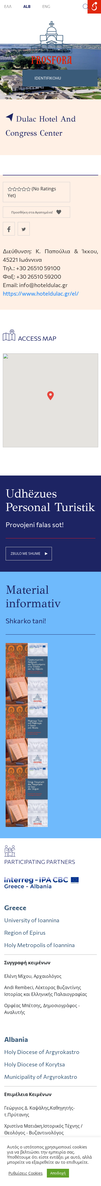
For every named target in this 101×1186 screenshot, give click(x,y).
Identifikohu (48, 78)
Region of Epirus (24, 932)
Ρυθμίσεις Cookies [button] (25, 1173)
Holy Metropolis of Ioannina (39, 944)
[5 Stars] (28, 189)
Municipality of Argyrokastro (40, 1076)
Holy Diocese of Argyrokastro (41, 1051)
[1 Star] (10, 189)
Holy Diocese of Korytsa (34, 1064)
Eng (46, 6)
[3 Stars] (19, 189)
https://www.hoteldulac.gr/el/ (41, 293)
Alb (27, 6)
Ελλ (8, 6)
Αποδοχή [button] (58, 1173)
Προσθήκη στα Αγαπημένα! (32, 212)
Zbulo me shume (25, 553)
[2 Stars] (14, 189)
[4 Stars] (23, 189)
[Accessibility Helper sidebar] (94, 7)
